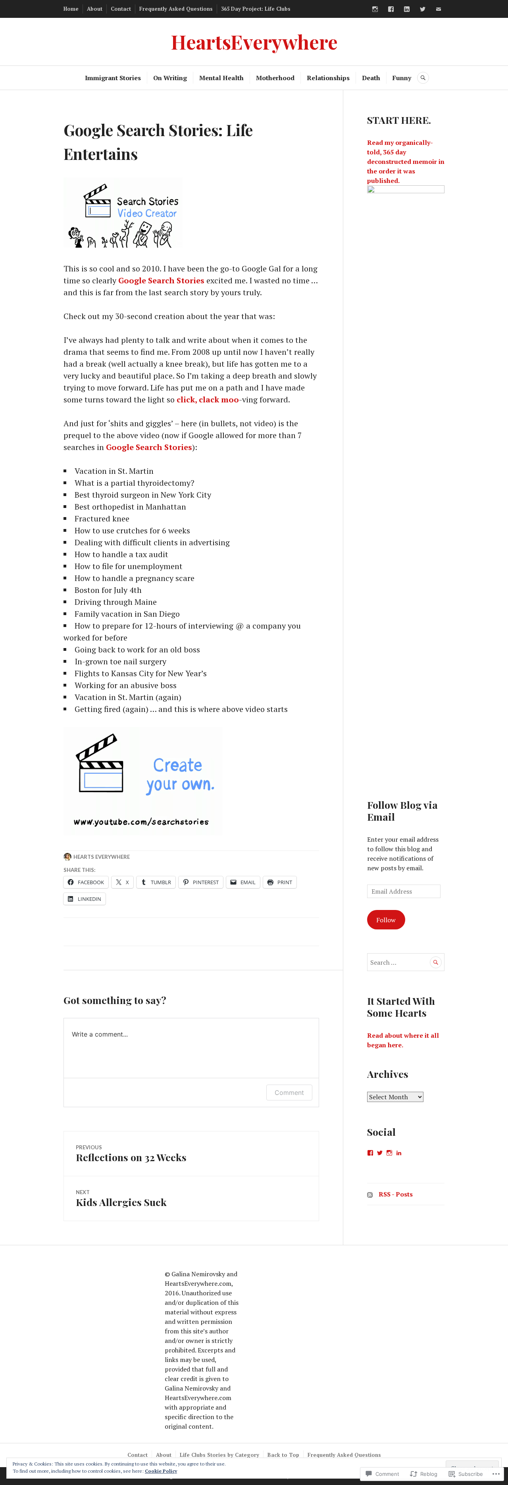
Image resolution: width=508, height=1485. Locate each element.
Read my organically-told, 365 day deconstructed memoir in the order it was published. (405, 161)
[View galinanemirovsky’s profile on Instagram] (389, 1153)
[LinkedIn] (407, 9)
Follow (386, 920)
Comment (289, 1092)
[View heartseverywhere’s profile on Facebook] (370, 1153)
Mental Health (221, 77)
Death (371, 77)
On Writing (170, 77)
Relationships (328, 77)
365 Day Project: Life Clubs (256, 8)
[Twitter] (423, 9)
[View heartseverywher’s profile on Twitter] (380, 1153)
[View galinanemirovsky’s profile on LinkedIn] (399, 1153)
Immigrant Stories (113, 77)
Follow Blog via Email (402, 810)
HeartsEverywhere (254, 41)
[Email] (438, 9)
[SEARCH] (423, 78)
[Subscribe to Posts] (370, 1194)
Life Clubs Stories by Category (219, 1454)
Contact (121, 8)
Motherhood (275, 77)
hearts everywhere (101, 857)
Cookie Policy (161, 1471)
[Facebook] (391, 9)
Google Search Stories (161, 280)
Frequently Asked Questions (176, 8)
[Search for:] (405, 962)
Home (71, 8)
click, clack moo (208, 399)
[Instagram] (375, 9)
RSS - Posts (396, 1194)
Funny (402, 77)
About (94, 8)
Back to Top (283, 1454)
